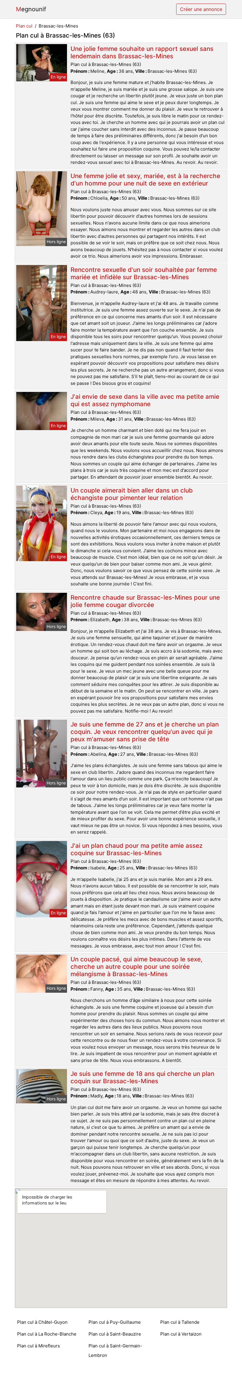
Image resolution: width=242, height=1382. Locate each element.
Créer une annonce (201, 9)
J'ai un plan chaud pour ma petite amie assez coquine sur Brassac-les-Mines (136, 849)
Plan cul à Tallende (180, 1322)
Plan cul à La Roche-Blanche (46, 1334)
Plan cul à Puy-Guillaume (115, 1322)
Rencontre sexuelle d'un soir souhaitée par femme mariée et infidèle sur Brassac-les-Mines (144, 273)
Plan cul (24, 26)
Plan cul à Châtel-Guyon (42, 1322)
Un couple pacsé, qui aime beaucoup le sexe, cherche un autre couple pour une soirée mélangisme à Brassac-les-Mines (136, 966)
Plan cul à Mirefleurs (38, 1346)
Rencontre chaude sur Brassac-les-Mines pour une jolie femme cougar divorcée (145, 601)
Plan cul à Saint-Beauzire (115, 1334)
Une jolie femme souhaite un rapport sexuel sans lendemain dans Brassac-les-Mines (142, 52)
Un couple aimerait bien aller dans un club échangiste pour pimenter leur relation (132, 494)
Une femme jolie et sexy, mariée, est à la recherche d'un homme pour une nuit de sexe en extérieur (145, 179)
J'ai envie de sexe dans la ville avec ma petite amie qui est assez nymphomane (145, 400)
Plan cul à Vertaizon (181, 1334)
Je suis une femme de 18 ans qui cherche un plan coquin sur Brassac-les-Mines (142, 1077)
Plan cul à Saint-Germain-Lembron (115, 1350)
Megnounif (31, 9)
